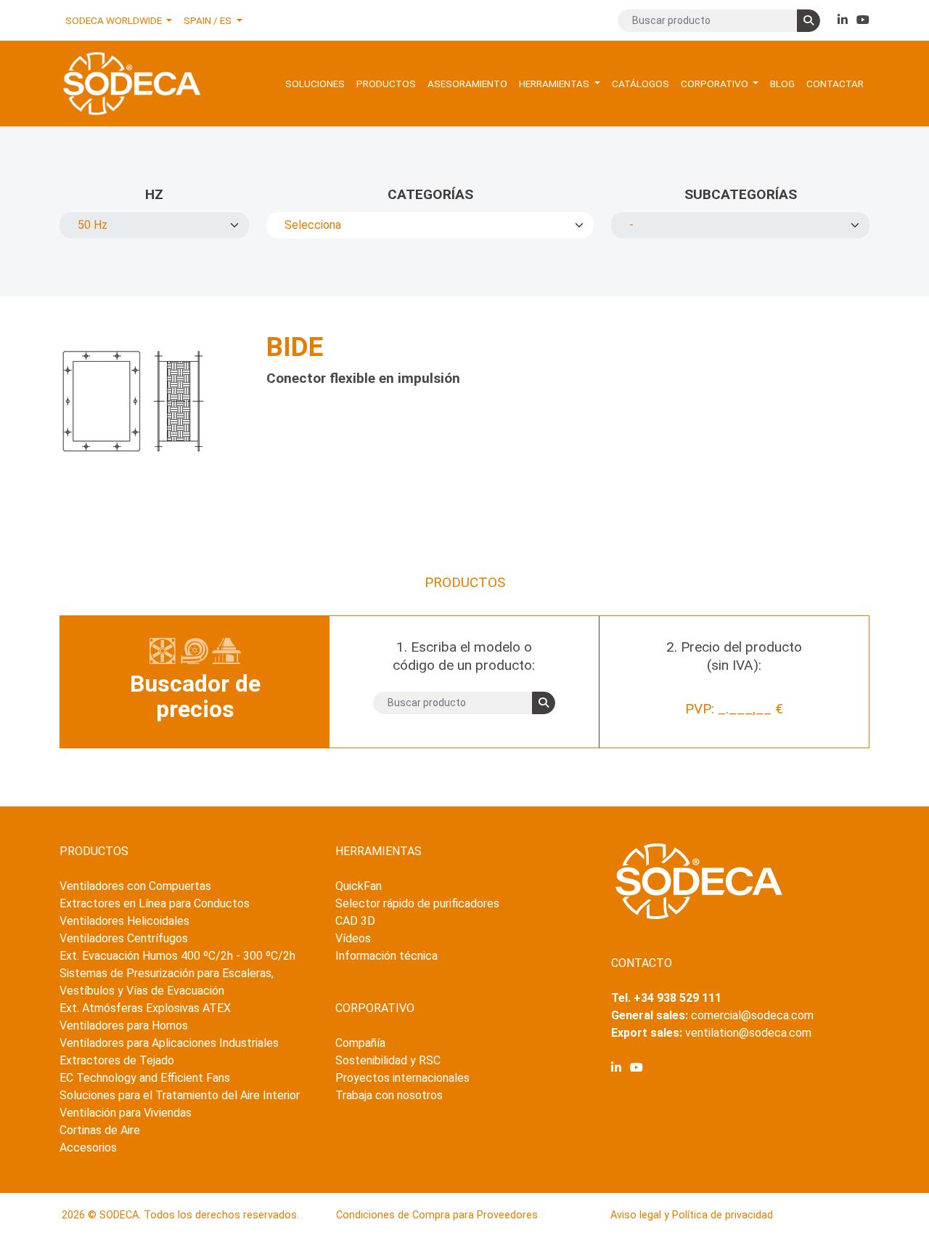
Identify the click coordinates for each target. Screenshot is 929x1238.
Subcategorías (740, 194)
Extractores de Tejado (117, 1060)
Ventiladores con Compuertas (135, 886)
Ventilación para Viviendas (126, 1113)
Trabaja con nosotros (389, 1095)
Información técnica (386, 956)
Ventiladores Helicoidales (124, 921)
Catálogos (640, 83)
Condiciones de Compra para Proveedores (437, 1215)
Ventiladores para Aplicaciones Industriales (169, 1043)
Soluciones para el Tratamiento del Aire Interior (180, 1095)
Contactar (835, 83)
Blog (782, 83)
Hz (154, 194)
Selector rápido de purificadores (417, 903)
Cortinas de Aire (100, 1130)
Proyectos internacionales (402, 1078)
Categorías (430, 194)
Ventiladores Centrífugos (124, 938)
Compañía (360, 1043)
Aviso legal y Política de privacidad (691, 1215)
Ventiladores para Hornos (124, 1025)
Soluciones (315, 83)
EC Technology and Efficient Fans (145, 1078)
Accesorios (88, 1147)
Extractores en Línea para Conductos (155, 903)
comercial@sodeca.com (752, 1015)
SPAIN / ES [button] (209, 20)
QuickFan (358, 886)
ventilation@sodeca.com (748, 1033)
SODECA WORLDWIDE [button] (114, 20)
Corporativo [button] (715, 83)
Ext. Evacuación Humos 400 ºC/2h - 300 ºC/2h (177, 956)
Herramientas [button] (555, 83)
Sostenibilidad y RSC (388, 1060)
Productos (386, 83)
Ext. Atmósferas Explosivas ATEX (145, 1008)
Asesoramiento (467, 83)
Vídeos (353, 938)
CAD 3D (355, 921)
